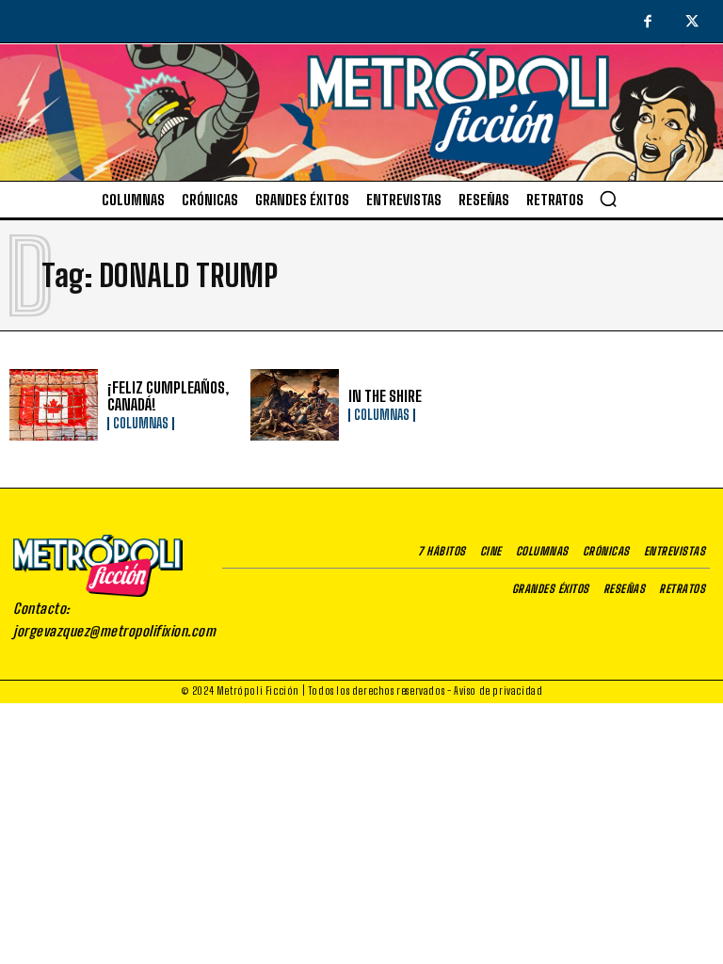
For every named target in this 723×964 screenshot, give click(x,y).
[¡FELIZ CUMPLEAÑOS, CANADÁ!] (53, 405)
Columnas (141, 423)
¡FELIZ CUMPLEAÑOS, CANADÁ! (168, 395)
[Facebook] (648, 22)
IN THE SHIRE (385, 396)
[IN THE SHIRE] (294, 405)
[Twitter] (693, 22)
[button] (608, 198)
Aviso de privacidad (498, 690)
